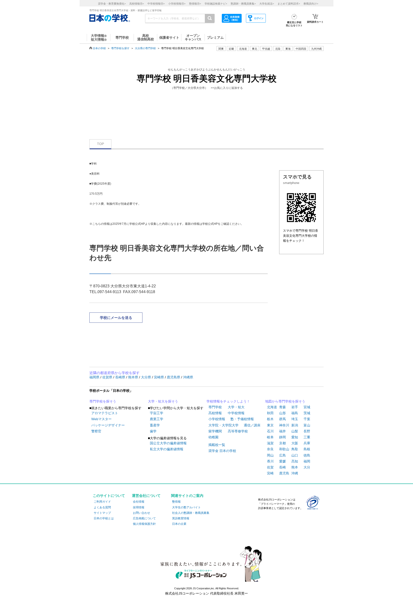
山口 (294, 455)
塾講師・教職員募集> (243, 3)
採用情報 (138, 507)
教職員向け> (311, 3)
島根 (307, 449)
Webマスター (101, 419)
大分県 (146, 377)
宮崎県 (159, 377)
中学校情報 (236, 413)
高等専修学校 (238, 431)
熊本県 (133, 377)
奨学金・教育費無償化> (112, 3)
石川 (270, 431)
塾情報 (176, 501)
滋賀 (270, 443)
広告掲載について (144, 518)
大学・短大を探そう (163, 401)
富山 (307, 425)
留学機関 (215, 431)
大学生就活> (266, 3)
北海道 (243, 48)
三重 (307, 437)
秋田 (270, 413)
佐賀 (270, 467)
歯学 (153, 431)
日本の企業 (179, 524)
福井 (282, 431)
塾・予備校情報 (242, 419)
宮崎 (270, 473)
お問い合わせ (141, 513)
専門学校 (215, 407)
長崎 (282, 467)
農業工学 (156, 419)
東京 (270, 425)
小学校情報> (176, 3)
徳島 (307, 455)
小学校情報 (216, 419)
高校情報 (215, 413)
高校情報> (136, 3)
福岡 (307, 461)
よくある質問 (102, 507)
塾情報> (195, 3)
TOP (100, 144)
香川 (270, 461)
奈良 (270, 449)
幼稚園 (213, 437)
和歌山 (284, 449)
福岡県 (94, 377)
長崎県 (120, 377)
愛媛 (282, 461)
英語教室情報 (180, 518)
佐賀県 (107, 377)
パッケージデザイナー (108, 425)
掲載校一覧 (216, 445)
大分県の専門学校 (145, 48)
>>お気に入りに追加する (227, 88)
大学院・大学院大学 (223, 425)
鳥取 (294, 449)
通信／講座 (252, 425)
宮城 (307, 407)
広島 (282, 455)
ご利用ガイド (102, 501)
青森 (282, 407)
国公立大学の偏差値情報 (168, 443)
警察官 (96, 431)
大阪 (294, 443)
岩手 (294, 407)
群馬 (282, 419)
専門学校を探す (120, 48)
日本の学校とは (104, 518)
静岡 (282, 437)
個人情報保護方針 (144, 524)
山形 (282, 413)
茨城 (307, 413)
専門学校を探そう (102, 401)
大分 (307, 467)
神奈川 (284, 425)
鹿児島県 (174, 377)
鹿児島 (284, 473)
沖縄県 (188, 377)
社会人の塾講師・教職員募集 (190, 513)
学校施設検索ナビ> (216, 3)
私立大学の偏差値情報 (166, 449)
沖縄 (294, 473)
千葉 (307, 419)
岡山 (270, 455)
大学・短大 (236, 407)
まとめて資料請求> (288, 3)
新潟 (294, 425)
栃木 (270, 419)
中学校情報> (156, 3)
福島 (294, 413)
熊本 (294, 467)
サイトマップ (102, 513)
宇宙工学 (156, 413)
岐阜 (270, 437)
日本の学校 (99, 48)
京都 (282, 443)
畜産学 (155, 425)
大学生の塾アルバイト (186, 507)
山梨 (294, 431)
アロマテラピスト (104, 413)
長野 (307, 431)
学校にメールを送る (116, 318)
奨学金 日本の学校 (222, 451)
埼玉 (294, 419)
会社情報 (138, 501)
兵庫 (307, 443)
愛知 (294, 437)
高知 (294, 461)
